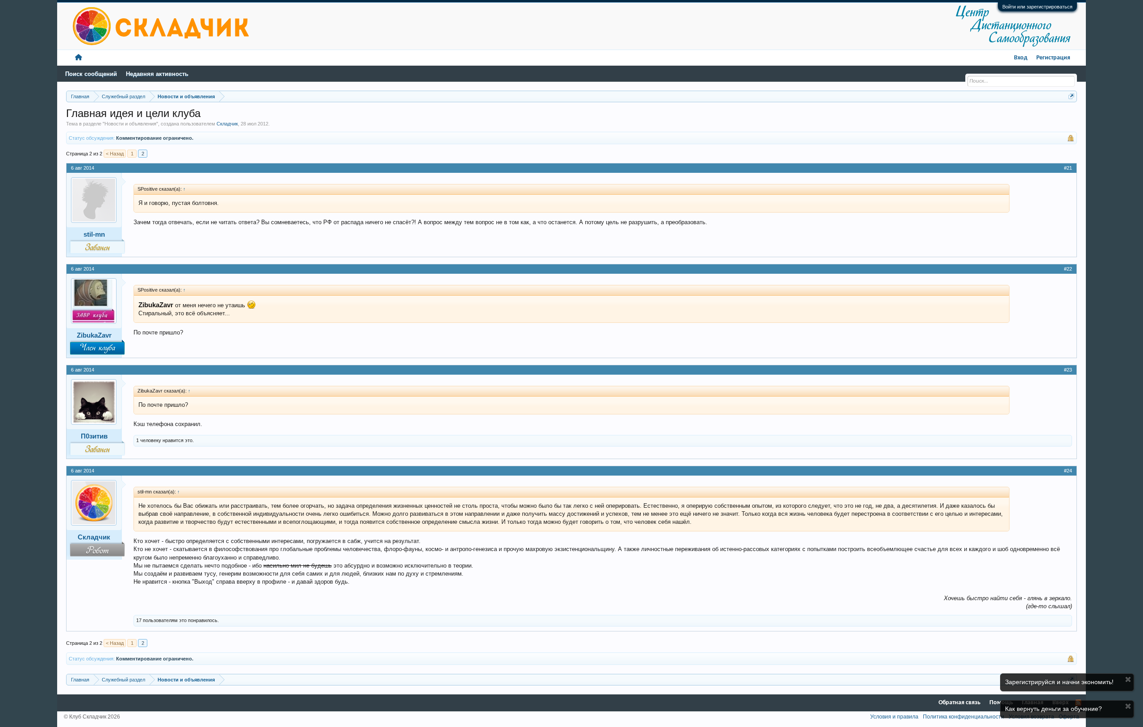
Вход (1020, 57)
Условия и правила (894, 717)
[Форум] (78, 58)
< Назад (115, 153)
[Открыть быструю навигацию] (1071, 96)
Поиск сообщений (91, 74)
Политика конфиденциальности (963, 717)
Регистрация (1053, 57)
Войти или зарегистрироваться (1037, 6)
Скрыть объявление (1128, 679)
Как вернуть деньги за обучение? (1053, 708)
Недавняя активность (157, 74)
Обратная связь (959, 702)
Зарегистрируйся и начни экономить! (1059, 681)
